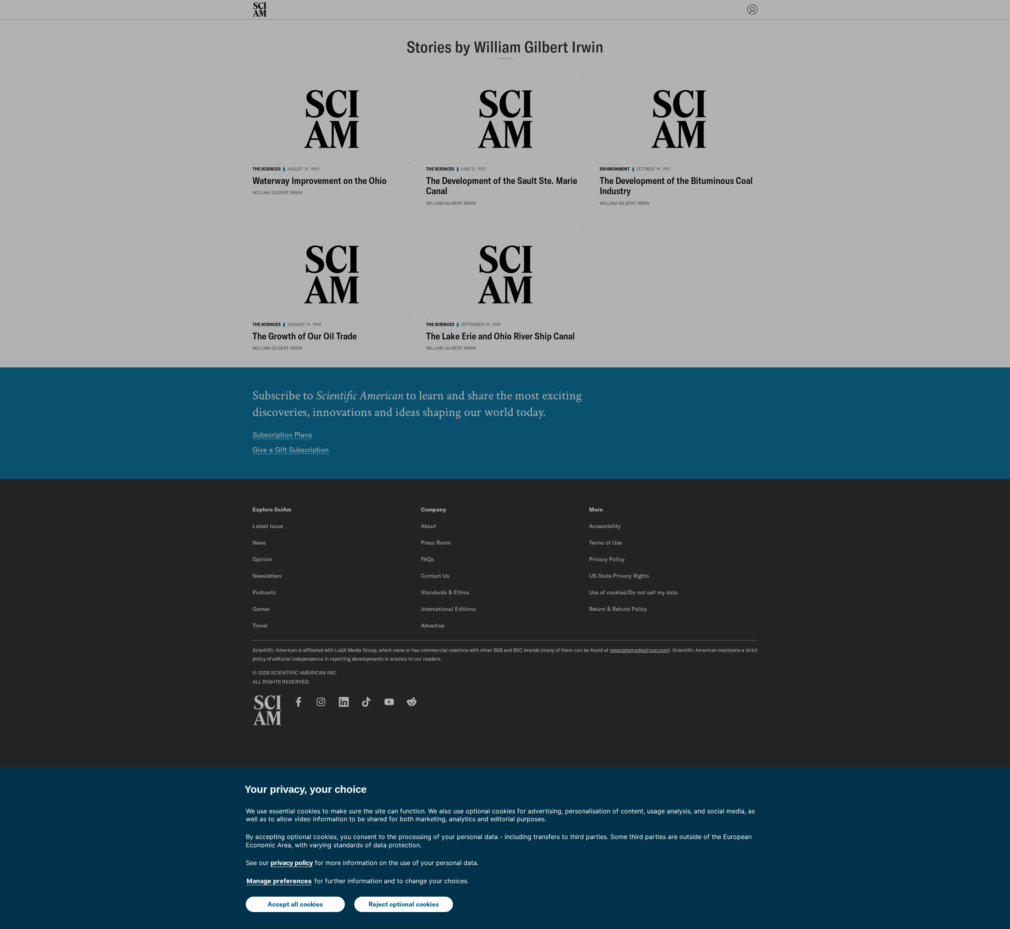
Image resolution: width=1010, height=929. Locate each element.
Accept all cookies (295, 904)
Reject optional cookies (403, 904)
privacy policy (292, 863)
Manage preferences (279, 881)
